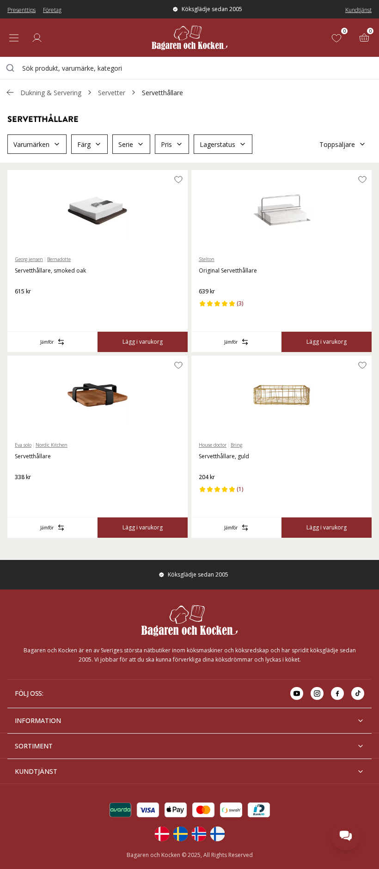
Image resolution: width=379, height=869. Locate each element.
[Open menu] (14, 38)
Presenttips (21, 10)
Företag (52, 10)
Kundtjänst (358, 10)
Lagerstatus (217, 144)
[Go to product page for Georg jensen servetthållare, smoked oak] (97, 209)
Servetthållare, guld (224, 456)
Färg (84, 144)
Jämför (47, 342)
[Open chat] (346, 836)
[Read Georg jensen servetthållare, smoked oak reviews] (25, 306)
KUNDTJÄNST (36, 771)
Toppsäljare (337, 144)
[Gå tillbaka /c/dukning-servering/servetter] (10, 92)
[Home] (189, 37)
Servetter (111, 92)
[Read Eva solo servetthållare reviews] (25, 492)
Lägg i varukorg (142, 342)
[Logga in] (37, 38)
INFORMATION (38, 720)
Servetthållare (162, 92)
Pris (166, 144)
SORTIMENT (34, 745)
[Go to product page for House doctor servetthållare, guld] (281, 395)
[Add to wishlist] (178, 179)
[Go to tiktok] (357, 693)
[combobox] (189, 68)
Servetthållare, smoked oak (50, 270)
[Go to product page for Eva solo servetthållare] (97, 395)
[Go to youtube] (296, 693)
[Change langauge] (161, 833)
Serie (125, 144)
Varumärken (31, 144)
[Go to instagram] (317, 693)
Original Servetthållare (228, 270)
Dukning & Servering (50, 92)
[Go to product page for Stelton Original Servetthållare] (281, 209)
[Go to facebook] (337, 693)
